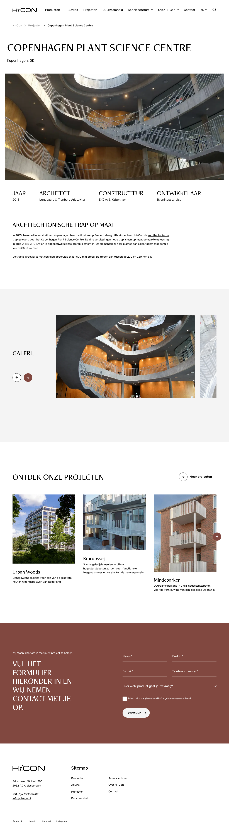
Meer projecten (201, 476)
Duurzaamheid (113, 10)
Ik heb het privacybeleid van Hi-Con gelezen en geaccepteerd (159, 698)
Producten (52, 10)
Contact (189, 10)
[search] (214, 9)
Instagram (61, 821)
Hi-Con (17, 25)
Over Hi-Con (166, 10)
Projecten (90, 10)
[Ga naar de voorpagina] (25, 9)
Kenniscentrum (139, 10)
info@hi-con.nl (22, 798)
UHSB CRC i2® (31, 243)
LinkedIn (32, 821)
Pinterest (46, 821)
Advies (73, 10)
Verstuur (134, 713)
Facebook (17, 821)
